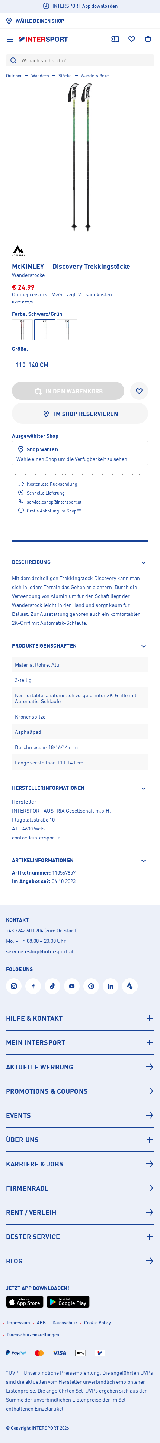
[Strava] (130, 986)
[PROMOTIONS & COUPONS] (80, 1091)
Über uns (22, 1139)
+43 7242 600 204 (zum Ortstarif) (42, 930)
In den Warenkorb (74, 391)
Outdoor (14, 75)
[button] (80, 562)
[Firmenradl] (80, 1188)
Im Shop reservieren (86, 414)
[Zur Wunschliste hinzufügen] (139, 391)
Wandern (40, 75)
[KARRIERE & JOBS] (80, 1164)
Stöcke (64, 75)
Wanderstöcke (95, 75)
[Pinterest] (91, 986)
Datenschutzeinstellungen (33, 1334)
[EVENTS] (80, 1115)
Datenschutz (64, 1322)
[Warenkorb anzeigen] (148, 39)
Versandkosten (95, 294)
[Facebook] (33, 986)
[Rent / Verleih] (80, 1212)
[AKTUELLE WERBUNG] (80, 1067)
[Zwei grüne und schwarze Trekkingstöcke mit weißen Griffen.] (80, 157)
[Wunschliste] (131, 39)
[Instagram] (14, 986)
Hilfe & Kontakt (34, 1018)
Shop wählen (42, 449)
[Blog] (80, 1261)
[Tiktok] (52, 986)
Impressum (18, 1322)
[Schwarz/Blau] (67, 329)
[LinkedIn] (110, 986)
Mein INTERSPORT (35, 1042)
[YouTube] (72, 986)
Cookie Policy (97, 1322)
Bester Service (33, 1236)
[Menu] (10, 39)
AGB (41, 1322)
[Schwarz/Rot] (22, 329)
